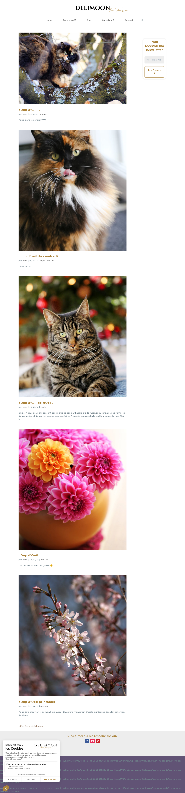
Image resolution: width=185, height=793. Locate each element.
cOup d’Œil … (29, 110)
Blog (89, 20)
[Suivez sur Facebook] (87, 741)
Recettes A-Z (69, 20)
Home (49, 20)
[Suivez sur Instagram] (92, 741)
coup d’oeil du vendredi (38, 256)
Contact (129, 20)
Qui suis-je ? (108, 20)
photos (44, 114)
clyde (43, 407)
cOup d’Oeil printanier (37, 702)
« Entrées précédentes (31, 726)
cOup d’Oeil (28, 555)
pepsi (43, 260)
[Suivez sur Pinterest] (98, 741)
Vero (25, 114)
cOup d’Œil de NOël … (36, 403)
